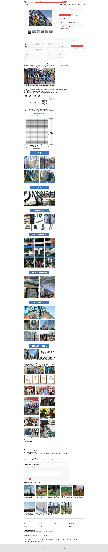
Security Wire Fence (26, 541)
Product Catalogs (35, 521)
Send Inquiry (65, 15)
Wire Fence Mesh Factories (49, 539)
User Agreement (59, 548)
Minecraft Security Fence (27, 535)
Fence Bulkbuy (40, 541)
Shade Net (55, 526)
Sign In (60, 34)
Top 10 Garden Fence (34, 541)
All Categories (26, 4)
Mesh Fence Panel (76, 539)
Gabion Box (25, 526)
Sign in (83, 2)
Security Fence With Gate (45, 535)
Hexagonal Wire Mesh (72, 523)
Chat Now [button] (78, 15)
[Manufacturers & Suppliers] (28, 2)
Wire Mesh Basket (71, 526)
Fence (55, 523)
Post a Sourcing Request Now (47, 478)
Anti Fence (71, 539)
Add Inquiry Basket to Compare (40, 35)
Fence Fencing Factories (35, 539)
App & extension (74, 4)
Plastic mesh (40, 526)
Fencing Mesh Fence (57, 539)
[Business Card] (83, 42)
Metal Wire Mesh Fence (65, 539)
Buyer (65, 4)
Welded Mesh (40, 523)
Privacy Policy (66, 548)
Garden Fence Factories (27, 539)
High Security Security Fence (36, 535)
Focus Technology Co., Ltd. (48, 548)
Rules (84, 4)
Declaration (62, 548)
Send (30, 478)
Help (69, 4)
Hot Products (25, 523)
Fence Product (42, 539)
